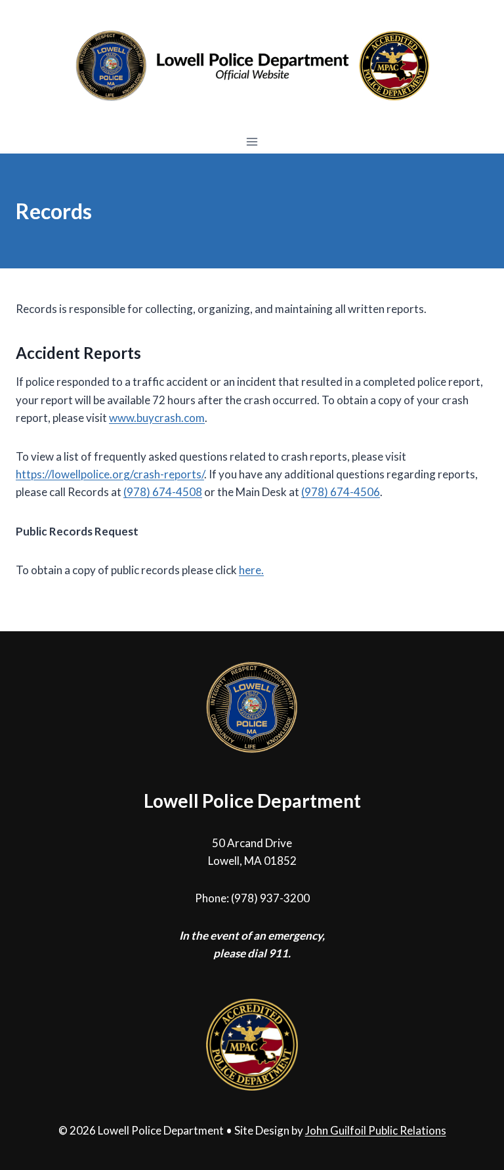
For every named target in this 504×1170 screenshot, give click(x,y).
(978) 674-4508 (162, 492)
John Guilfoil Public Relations (375, 1130)
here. (251, 570)
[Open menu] (252, 141)
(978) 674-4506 (340, 492)
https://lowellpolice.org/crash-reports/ (110, 474)
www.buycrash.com (157, 418)
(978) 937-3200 (270, 898)
